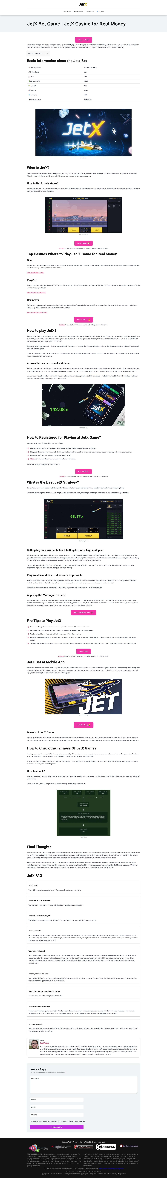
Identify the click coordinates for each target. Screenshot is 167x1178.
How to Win (90, 12)
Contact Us (101, 1142)
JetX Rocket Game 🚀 (83, 612)
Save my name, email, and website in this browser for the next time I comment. (59, 1121)
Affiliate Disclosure (90, 1142)
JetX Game (67, 12)
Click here (61, 248)
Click (32, 459)
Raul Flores (44, 1043)
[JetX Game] (83, 4)
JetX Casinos (78, 12)
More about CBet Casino (35, 273)
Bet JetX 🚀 (83, 471)
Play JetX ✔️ (83, 40)
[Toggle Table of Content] (45, 53)
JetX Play (83, 651)
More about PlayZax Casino (36, 293)
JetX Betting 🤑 (84, 725)
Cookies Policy (67, 1142)
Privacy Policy (78, 1142)
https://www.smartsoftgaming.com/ (111, 1169)
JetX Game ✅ (83, 243)
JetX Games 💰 (83, 320)
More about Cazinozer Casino (37, 312)
